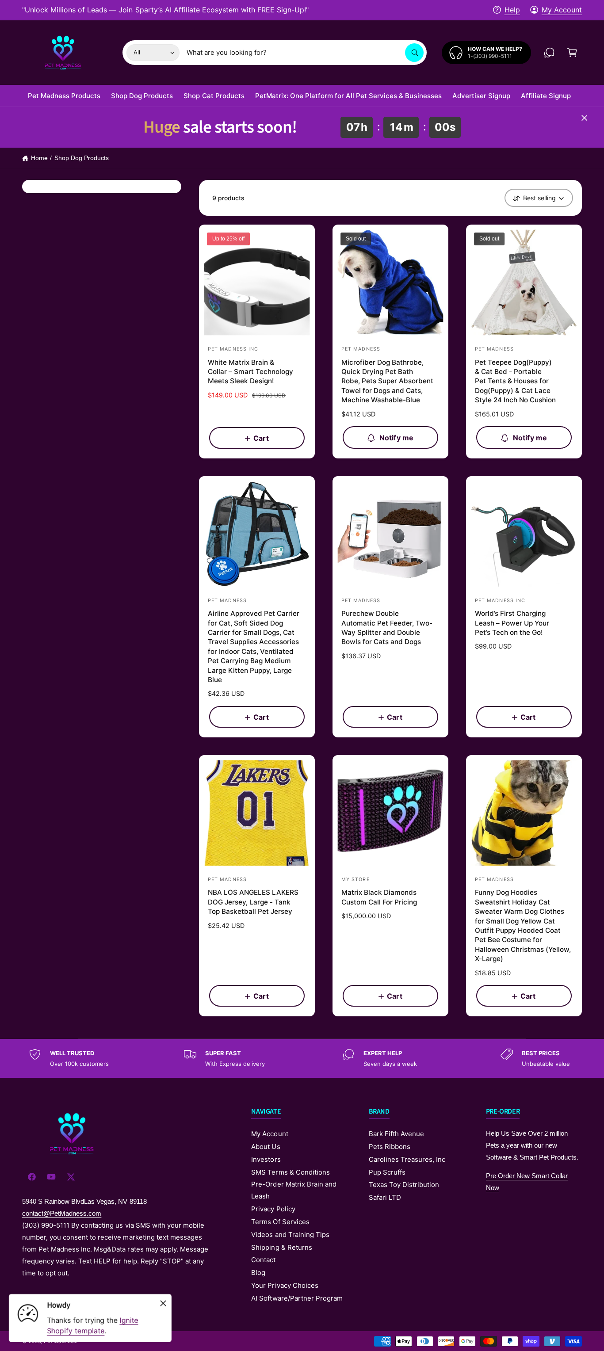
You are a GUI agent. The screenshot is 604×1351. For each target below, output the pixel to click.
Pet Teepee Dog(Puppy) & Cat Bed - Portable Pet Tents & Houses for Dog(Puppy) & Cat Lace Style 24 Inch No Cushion (515, 381)
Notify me (396, 437)
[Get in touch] (549, 52)
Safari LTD (385, 1197)
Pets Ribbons (389, 1146)
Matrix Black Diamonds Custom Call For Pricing (379, 897)
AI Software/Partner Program (296, 1298)
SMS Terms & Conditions (290, 1172)
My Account (562, 9)
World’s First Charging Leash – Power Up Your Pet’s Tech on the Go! (512, 623)
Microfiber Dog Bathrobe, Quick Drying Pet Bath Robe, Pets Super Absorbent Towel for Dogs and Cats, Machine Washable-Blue (387, 381)
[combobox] (305, 52)
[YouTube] (51, 1177)
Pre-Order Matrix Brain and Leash (293, 1190)
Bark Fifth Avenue (396, 1134)
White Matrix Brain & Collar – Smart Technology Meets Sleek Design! (250, 371)
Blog (258, 1272)
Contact (263, 1260)
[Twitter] (70, 1177)
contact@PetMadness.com (61, 1213)
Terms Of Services (280, 1221)
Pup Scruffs (387, 1172)
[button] (572, 52)
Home (39, 157)
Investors (265, 1159)
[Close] (581, 118)
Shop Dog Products (81, 157)
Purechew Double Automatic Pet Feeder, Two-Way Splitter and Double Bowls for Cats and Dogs (386, 627)
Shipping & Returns (281, 1247)
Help (512, 9)
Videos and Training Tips (290, 1234)
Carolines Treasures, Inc (407, 1159)
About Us (265, 1146)
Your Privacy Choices (284, 1285)
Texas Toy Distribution (404, 1184)
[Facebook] (32, 1177)
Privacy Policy (273, 1209)
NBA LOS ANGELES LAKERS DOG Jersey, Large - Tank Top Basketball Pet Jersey (253, 902)
